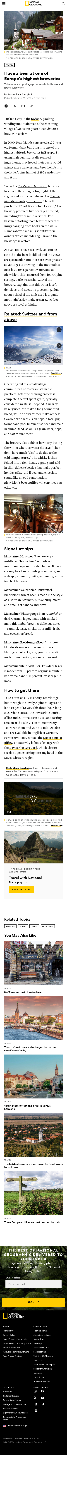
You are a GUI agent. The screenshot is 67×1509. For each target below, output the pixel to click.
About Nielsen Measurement (16, 1351)
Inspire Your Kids (41, 1347)
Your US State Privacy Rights (15, 1339)
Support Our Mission (43, 1368)
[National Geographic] (33, 3)
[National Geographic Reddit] (36, 1410)
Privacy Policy (9, 1335)
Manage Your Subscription (14, 1404)
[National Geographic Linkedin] (36, 1404)
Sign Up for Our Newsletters (15, 1412)
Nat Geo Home (40, 1330)
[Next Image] (59, 345)
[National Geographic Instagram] (35, 1391)
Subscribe (7, 1391)
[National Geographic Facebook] (42, 1391)
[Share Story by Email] (23, 106)
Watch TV (38, 1360)
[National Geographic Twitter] (35, 1397)
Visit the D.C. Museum (43, 1356)
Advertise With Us (42, 1381)
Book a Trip (38, 1339)
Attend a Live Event (42, 1335)
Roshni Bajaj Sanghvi (17, 768)
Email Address (12, 1277)
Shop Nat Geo (40, 1351)
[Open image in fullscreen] (59, 497)
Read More (56, 373)
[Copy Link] (31, 106)
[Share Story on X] (15, 106)
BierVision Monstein (32, 186)
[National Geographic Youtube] (42, 1397)
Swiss (35, 119)
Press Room (39, 1377)
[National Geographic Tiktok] (43, 1404)
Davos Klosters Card (23, 747)
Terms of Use (8, 1330)
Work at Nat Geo (10, 1408)
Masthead (38, 1373)
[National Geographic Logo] (13, 1318)
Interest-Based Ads (11, 1347)
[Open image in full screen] (59, 329)
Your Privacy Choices (12, 1356)
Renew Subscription (12, 1400)
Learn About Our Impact (44, 1364)
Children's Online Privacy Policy (17, 1343)
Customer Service (11, 1396)
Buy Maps (38, 1343)
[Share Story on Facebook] (6, 106)
